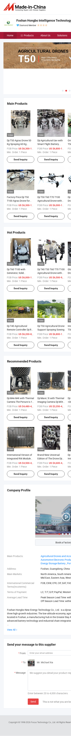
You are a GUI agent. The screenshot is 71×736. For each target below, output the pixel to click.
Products (29, 35)
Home (10, 35)
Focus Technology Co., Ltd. (43, 722)
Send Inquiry (20, 159)
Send (33, 701)
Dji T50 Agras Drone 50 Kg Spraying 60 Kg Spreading (19, 144)
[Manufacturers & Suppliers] (25, 7)
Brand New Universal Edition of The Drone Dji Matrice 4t (49, 458)
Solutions (62, 35)
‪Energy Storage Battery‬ (53, 563)
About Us (45, 35)
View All (11, 629)
